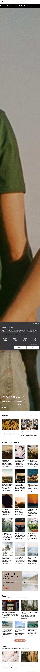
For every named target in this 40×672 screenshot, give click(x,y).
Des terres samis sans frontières (32, 558)
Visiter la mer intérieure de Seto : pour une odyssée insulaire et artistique (7, 630)
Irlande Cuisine (9, 490)
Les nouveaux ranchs (19, 509)
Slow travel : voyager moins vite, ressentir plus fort (20, 461)
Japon (7, 617)
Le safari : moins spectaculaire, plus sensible (7, 534)
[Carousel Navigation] (33, 415)
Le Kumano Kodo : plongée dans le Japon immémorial (29, 613)
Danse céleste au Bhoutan (32, 533)
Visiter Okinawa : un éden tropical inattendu (32, 629)
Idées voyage (29, 437)
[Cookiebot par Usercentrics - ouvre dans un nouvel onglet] (34, 323)
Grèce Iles (20, 538)
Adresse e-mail (6, 584)
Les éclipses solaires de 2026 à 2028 (32, 510)
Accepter (32, 347)
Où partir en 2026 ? (13, 396)
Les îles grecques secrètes (20, 533)
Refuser (19, 347)
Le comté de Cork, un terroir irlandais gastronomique (7, 485)
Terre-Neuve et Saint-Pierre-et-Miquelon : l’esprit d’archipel (33, 485)
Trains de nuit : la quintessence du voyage (32, 461)
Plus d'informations (24, 334)
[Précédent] (31, 415)
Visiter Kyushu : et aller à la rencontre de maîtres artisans (20, 630)
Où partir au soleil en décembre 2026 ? (5, 558)
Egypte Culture (8, 514)
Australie (7, 466)
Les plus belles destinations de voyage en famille (29, 431)
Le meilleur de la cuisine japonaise (8, 612)
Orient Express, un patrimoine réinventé (19, 485)
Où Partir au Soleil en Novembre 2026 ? (19, 558)
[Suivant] (36, 415)
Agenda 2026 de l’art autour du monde (9, 431)
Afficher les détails (33, 344)
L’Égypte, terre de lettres (6, 509)
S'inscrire (6, 588)
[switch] (15, 340)
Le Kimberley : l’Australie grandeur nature (6, 461)
